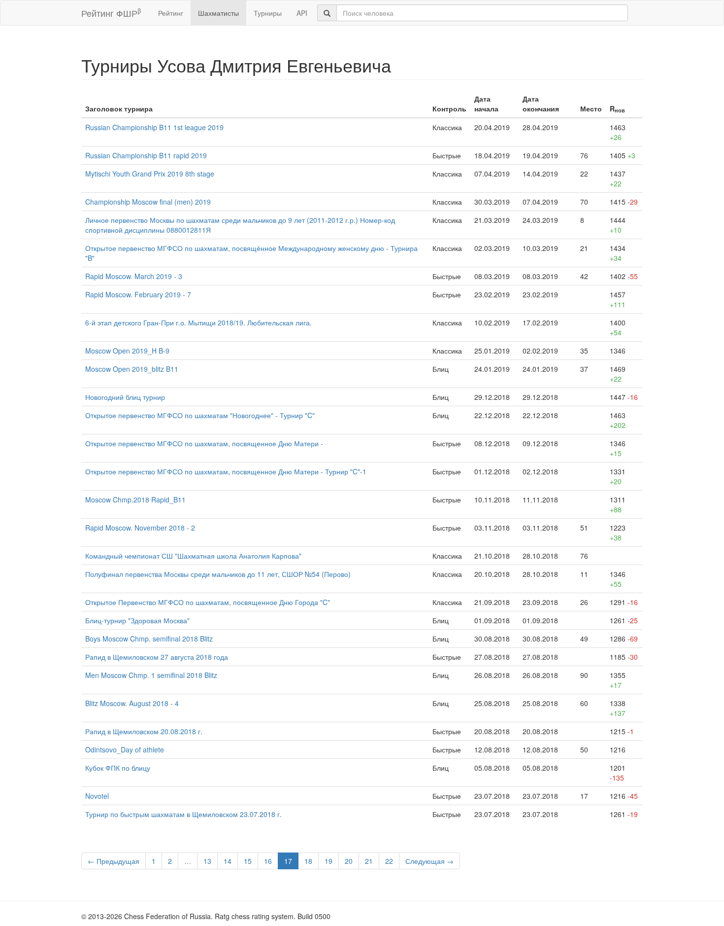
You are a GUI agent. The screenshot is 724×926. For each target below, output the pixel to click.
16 (268, 861)
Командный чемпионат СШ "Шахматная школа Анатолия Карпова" (193, 556)
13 (207, 861)
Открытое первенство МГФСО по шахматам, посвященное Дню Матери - (204, 443)
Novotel (97, 796)
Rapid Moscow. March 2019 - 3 (133, 276)
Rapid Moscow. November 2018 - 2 (140, 528)
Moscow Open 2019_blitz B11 (131, 369)
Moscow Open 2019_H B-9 (127, 351)
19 (328, 861)
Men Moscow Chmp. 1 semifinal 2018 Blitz (151, 675)
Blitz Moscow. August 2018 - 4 (132, 703)
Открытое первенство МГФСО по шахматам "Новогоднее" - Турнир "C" (200, 415)
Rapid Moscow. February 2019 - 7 (138, 294)
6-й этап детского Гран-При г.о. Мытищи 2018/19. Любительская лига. (198, 322)
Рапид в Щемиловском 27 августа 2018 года (156, 657)
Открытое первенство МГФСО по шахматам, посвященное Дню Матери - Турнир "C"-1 (225, 471)
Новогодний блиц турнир (125, 397)
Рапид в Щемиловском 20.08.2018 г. (143, 731)
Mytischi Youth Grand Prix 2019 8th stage (149, 173)
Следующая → (429, 861)
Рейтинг (170, 13)
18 (308, 861)
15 (248, 861)
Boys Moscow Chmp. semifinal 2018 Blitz (149, 638)
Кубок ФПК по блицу (117, 768)
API (301, 13)
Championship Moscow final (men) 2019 (148, 202)
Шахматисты (218, 13)
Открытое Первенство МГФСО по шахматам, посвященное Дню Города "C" (207, 602)
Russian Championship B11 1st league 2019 (154, 127)
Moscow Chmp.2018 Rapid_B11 (135, 499)
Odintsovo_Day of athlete (124, 749)
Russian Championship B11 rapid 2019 (146, 155)
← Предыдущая (113, 861)
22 (389, 861)
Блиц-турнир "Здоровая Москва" (137, 620)
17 (288, 861)
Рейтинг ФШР (111, 12)
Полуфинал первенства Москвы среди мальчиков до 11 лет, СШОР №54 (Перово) (218, 574)
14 (227, 861)
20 (349, 861)
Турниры (268, 13)
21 (369, 861)
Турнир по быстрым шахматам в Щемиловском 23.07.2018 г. (183, 814)
